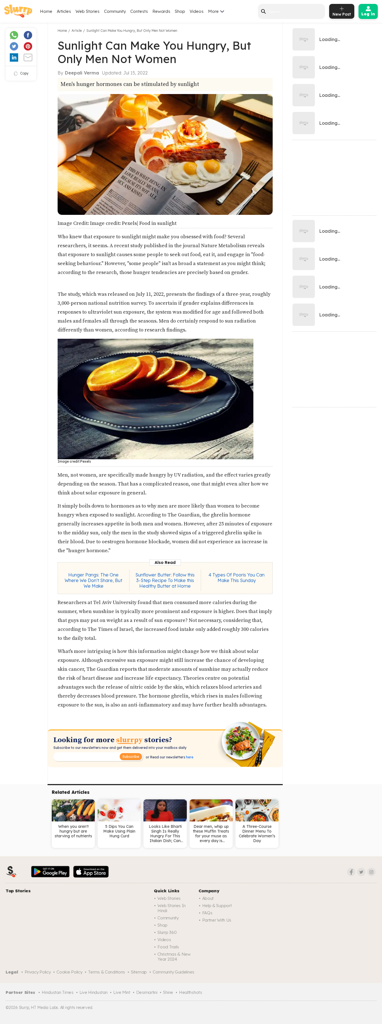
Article (77, 30)
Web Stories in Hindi (171, 908)
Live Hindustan (93, 992)
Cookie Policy (69, 972)
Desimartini (146, 992)
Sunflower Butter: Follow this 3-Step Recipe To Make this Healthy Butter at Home (165, 580)
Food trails (168, 947)
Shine (168, 992)
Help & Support (217, 905)
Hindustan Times (58, 992)
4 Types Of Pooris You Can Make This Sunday (237, 577)
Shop (180, 11)
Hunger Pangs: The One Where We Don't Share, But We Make (93, 580)
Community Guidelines (173, 972)
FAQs (207, 912)
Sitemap (139, 972)
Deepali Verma (82, 73)
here (189, 757)
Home (46, 11)
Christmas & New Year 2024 (174, 956)
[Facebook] (351, 872)
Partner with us (217, 920)
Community (115, 11)
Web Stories (88, 11)
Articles (64, 11)
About (208, 898)
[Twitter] (361, 872)
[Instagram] (371, 872)
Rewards (161, 11)
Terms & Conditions (106, 972)
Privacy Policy (38, 972)
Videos (197, 11)
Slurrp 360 (166, 932)
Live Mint (121, 992)
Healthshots (190, 992)
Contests (139, 11)
